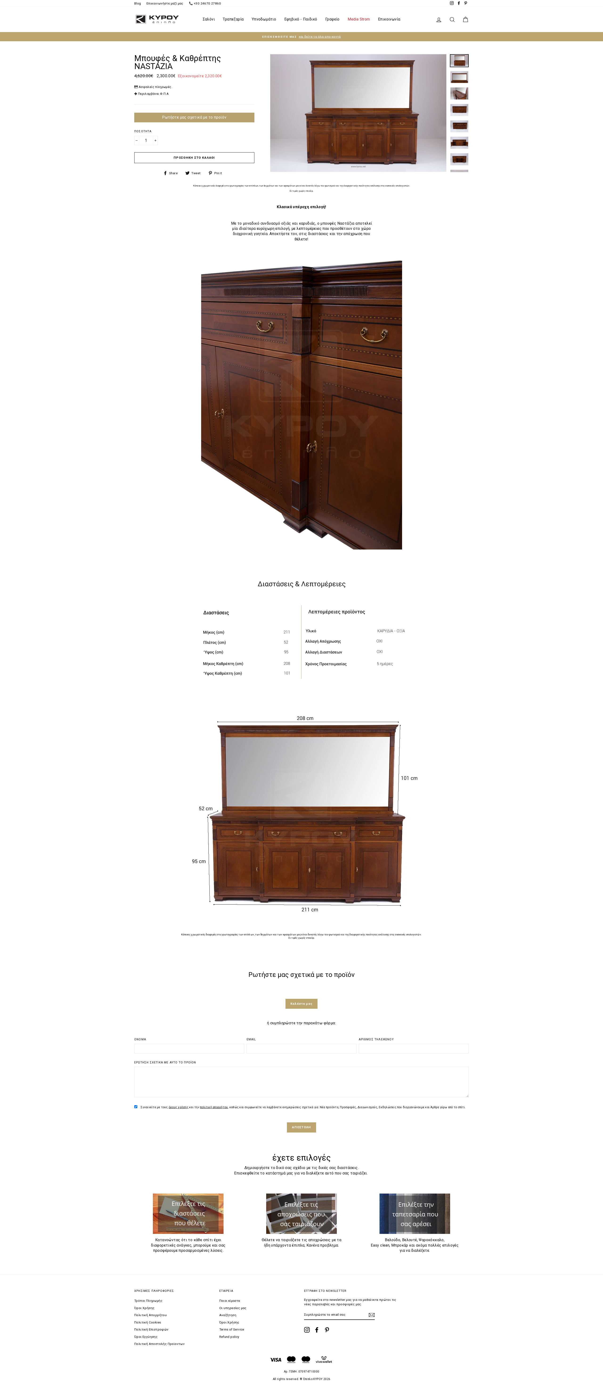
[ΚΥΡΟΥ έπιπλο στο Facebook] (317, 1330)
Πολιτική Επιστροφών (151, 1329)
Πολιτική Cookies (147, 1322)
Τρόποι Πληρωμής (148, 1300)
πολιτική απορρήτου (214, 1107)
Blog (137, 3)
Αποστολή (301, 1127)
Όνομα (140, 1039)
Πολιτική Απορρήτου (150, 1315)
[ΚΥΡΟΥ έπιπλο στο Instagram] (307, 1330)
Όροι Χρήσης (144, 1308)
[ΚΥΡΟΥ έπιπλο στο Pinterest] (327, 1330)
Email (251, 1039)
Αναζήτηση (227, 1315)
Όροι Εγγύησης (146, 1337)
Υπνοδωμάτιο (264, 19)
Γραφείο (332, 19)
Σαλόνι (209, 19)
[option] (301, 36)
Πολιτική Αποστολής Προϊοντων (159, 1344)
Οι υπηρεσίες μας (233, 1308)
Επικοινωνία (389, 19)
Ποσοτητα (143, 131)
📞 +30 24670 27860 (205, 3)
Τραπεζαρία (233, 19)
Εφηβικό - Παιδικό (300, 19)
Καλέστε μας (301, 1003)
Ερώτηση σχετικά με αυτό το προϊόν (165, 1062)
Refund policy (229, 1337)
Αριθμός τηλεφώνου (376, 1039)
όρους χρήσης (178, 1107)
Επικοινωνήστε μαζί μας (165, 3)
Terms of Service (231, 1329)
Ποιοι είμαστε (229, 1300)
